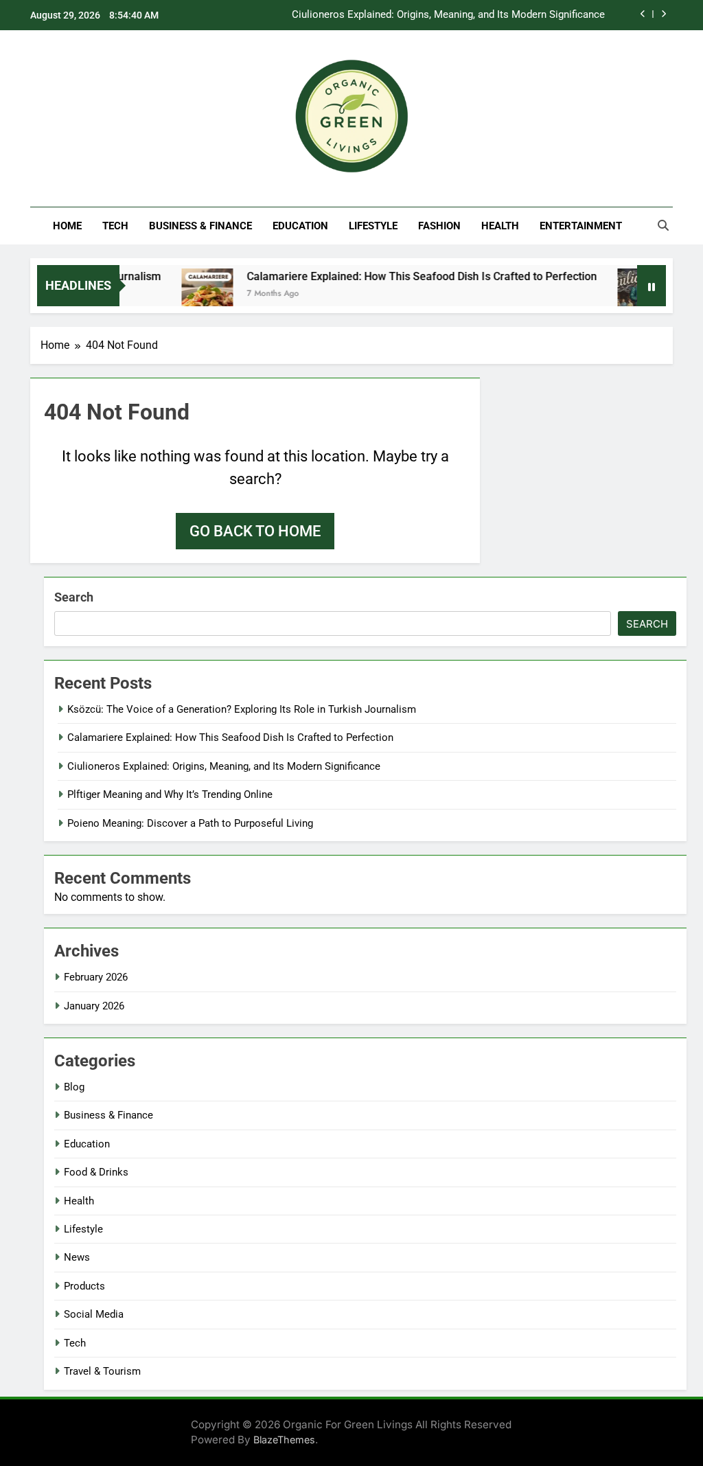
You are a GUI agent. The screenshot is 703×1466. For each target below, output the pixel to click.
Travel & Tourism (102, 1371)
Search (73, 597)
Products (84, 1286)
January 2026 (94, 1006)
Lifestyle (373, 226)
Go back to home (255, 531)
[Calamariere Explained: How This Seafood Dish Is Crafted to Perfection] (192, 294)
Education (300, 226)
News (77, 1257)
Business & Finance (200, 226)
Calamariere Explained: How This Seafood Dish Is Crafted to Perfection (406, 276)
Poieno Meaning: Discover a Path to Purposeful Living (190, 823)
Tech (115, 226)
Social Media (94, 1314)
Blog (74, 1087)
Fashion (439, 226)
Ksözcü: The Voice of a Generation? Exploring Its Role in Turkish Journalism (241, 709)
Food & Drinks (96, 1172)
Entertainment (581, 226)
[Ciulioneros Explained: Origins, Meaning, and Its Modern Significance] (628, 294)
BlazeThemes (284, 1439)
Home (67, 226)
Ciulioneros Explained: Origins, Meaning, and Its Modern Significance (448, 15)
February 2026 (96, 977)
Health (500, 226)
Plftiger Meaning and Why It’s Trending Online (170, 794)
